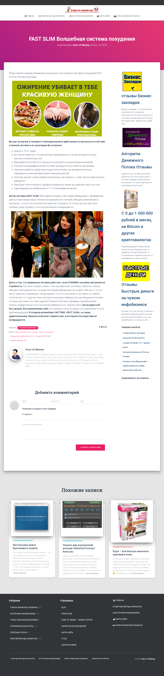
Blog (63, 607)
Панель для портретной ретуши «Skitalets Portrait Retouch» (79, 548)
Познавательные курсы (28, 327)
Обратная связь (69, 645)
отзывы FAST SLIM (42, 336)
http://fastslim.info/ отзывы (26, 332)
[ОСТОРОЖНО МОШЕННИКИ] (82, 16)
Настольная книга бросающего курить (25, 546)
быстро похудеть (46, 332)
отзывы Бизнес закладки (134, 333)
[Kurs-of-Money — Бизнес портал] (82, 9)
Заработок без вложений (73, 626)
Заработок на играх (100, 659)
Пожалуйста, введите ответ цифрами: (39, 409)
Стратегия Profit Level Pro (134, 338)
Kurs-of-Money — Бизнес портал (77, 620)
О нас (64, 639)
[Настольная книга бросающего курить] (32, 518)
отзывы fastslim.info (18, 340)
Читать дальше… (20, 573)
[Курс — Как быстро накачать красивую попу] (132, 521)
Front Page (66, 614)
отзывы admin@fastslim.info (22, 336)
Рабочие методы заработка (53, 16)
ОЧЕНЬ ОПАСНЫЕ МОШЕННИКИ (24, 620)
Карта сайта (105, 16)
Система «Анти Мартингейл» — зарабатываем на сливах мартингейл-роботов (136, 365)
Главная (30, 16)
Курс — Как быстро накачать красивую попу (131, 553)
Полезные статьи (18, 632)
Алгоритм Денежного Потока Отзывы (136, 160)
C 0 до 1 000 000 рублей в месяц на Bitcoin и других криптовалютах (137, 226)
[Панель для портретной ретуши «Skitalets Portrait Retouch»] (82, 518)
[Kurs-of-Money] (15, 354)
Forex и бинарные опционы (128, 16)
